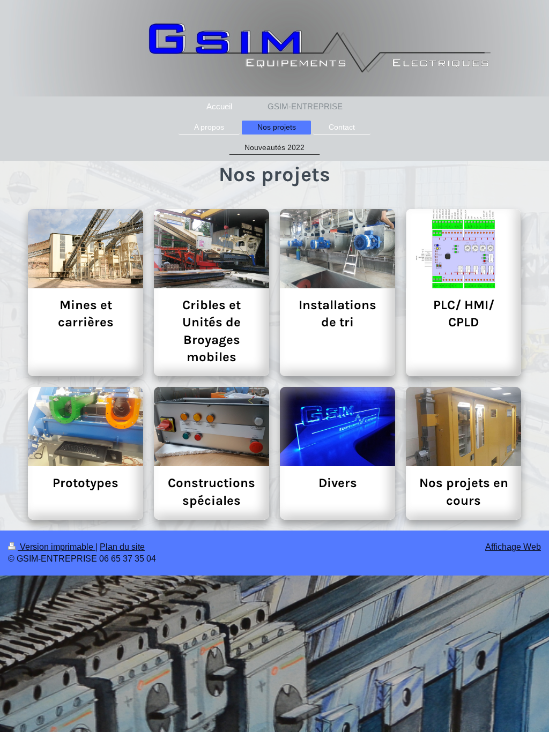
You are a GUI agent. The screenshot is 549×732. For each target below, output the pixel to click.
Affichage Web (513, 546)
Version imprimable (56, 546)
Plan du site (122, 546)
